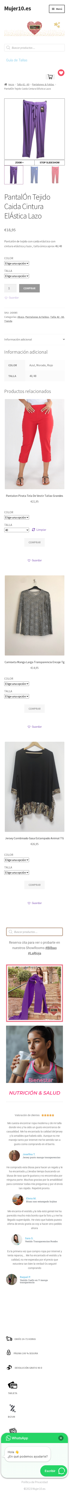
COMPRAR (29, 288)
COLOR (8, 258)
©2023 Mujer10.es (34, 1489)
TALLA (8, 271)
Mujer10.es (17, 8)
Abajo (20, 317)
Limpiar (41, 529)
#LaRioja (34, 953)
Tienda (8, 321)
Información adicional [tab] (18, 339)
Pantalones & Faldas (43, 84)
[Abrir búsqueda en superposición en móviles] (34, 47)
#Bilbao (51, 948)
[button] (11, 297)
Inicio (11, 84)
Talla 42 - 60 (23, 84)
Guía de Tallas (16, 60)
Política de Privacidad (35, 1482)
